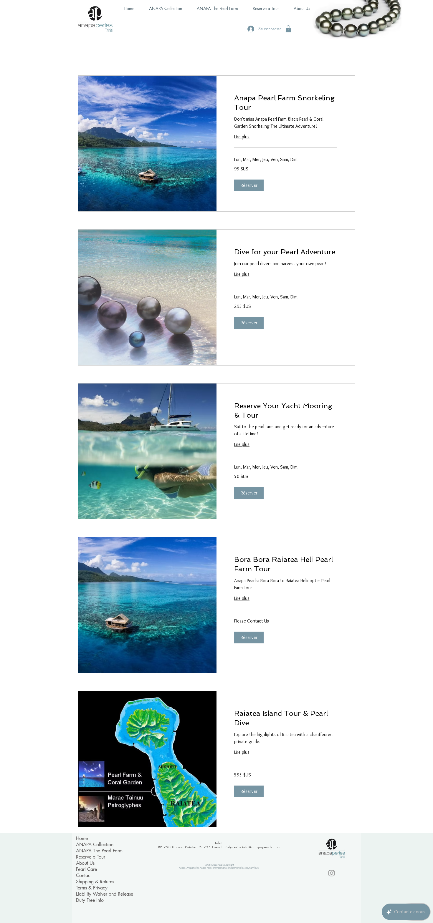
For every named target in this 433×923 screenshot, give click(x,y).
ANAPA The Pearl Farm (99, 851)
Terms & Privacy (92, 888)
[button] (288, 28)
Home (82, 838)
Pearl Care (86, 869)
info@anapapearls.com (261, 847)
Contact (84, 875)
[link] (285, 102)
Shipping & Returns (95, 882)
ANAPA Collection (94, 844)
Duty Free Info (90, 900)
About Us (85, 863)
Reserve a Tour (90, 857)
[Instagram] (331, 873)
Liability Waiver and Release (104, 894)
